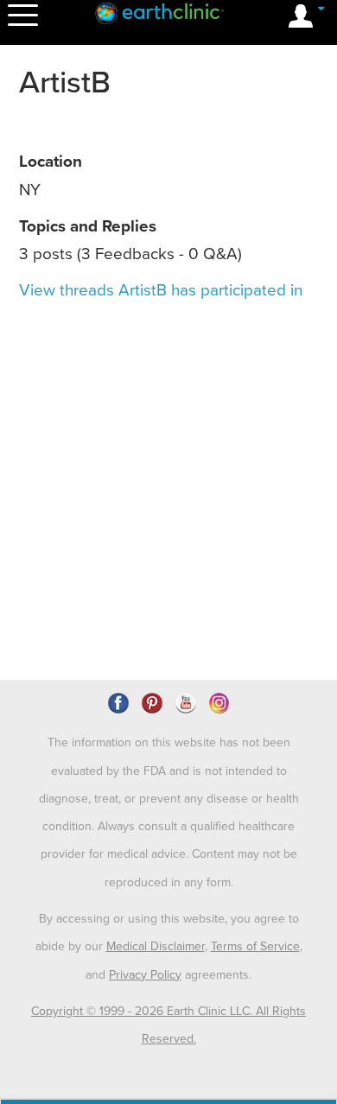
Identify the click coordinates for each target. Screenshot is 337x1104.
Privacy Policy (145, 975)
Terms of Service (255, 946)
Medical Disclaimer (155, 946)
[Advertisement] (168, 384)
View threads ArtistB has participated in (160, 290)
